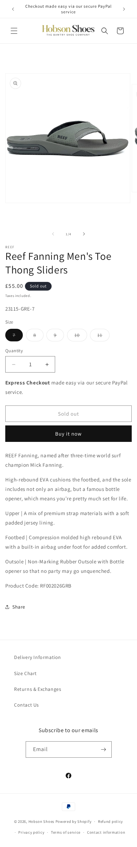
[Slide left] (53, 234)
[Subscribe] (103, 749)
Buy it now (68, 433)
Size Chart (25, 673)
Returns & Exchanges (37, 689)
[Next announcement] (124, 9)
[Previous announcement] (13, 9)
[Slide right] (84, 234)
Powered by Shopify (74, 821)
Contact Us (26, 705)
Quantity (14, 351)
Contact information (106, 832)
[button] (14, 31)
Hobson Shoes (41, 821)
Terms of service (65, 832)
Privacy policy (31, 832)
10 (80, 336)
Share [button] (18, 607)
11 (103, 336)
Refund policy (110, 821)
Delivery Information (37, 657)
